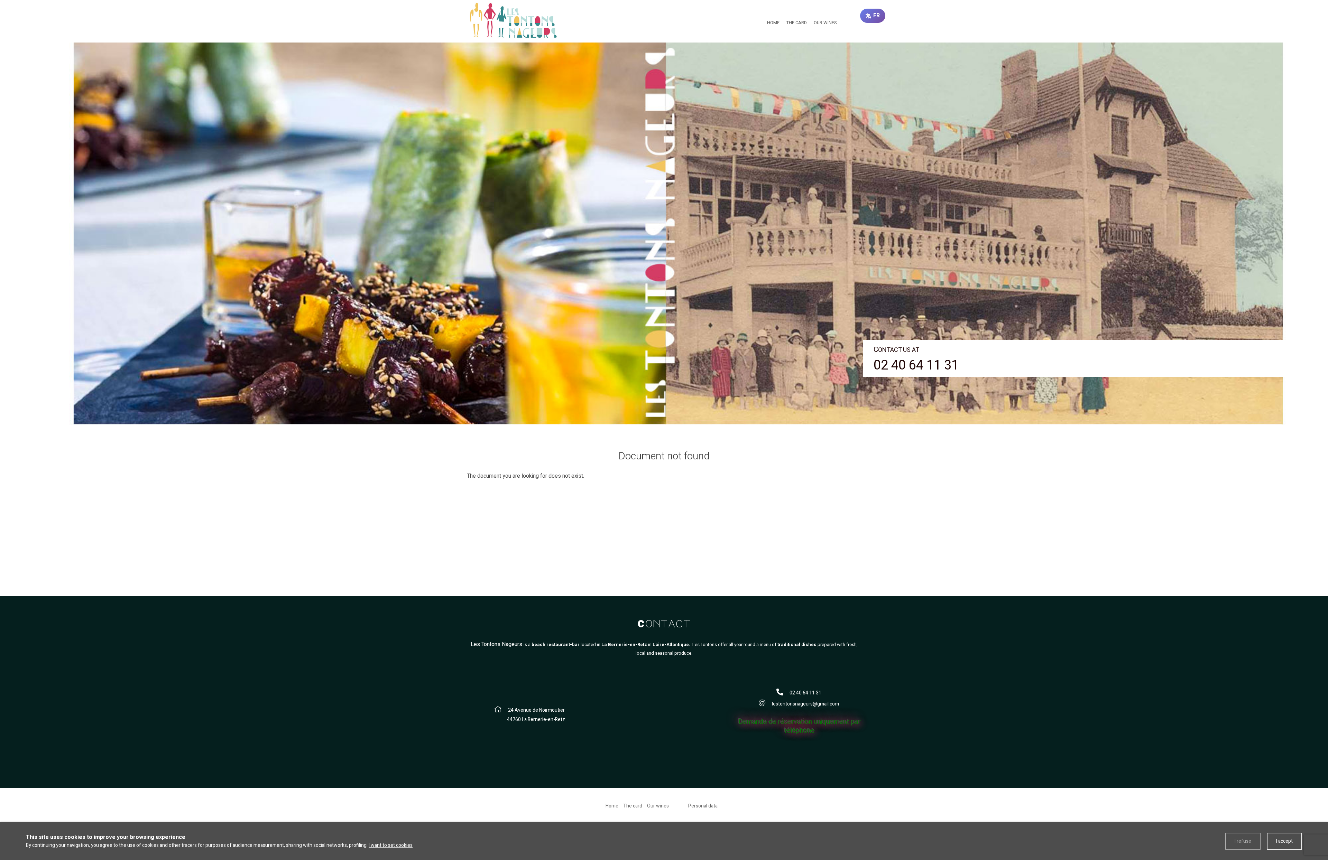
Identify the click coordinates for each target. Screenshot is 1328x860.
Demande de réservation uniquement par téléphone (799, 725)
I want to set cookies (391, 845)
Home (773, 22)
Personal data (703, 806)
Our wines (825, 22)
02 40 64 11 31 (916, 365)
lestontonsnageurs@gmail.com (805, 704)
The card (796, 22)
